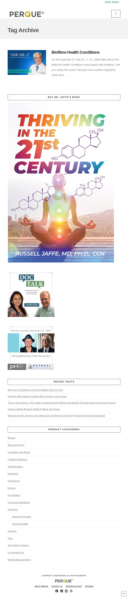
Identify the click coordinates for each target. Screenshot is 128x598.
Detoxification (15, 466)
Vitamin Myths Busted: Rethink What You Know (34, 409)
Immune (12, 531)
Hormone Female (21, 516)
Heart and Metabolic (19, 502)
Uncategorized (16, 552)
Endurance (14, 481)
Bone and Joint (16, 445)
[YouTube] (66, 591)
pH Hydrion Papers (18, 545)
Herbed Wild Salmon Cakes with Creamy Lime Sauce (37, 396)
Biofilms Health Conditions (76, 52)
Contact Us (56, 586)
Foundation (14, 495)
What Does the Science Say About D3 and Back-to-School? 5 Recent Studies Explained (56, 415)
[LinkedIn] (61, 591)
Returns (89, 586)
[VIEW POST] (27, 62)
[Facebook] (57, 591)
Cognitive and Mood (19, 452)
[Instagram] (71, 591)
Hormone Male (20, 524)
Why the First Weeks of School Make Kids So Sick (35, 390)
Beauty (11, 438)
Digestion (13, 473)
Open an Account (74, 586)
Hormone (13, 509)
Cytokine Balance (17, 459)
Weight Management (19, 559)
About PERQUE (41, 586)
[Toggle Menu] (115, 14)
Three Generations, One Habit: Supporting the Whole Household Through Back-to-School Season (62, 403)
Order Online (112, 2)
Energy (12, 488)
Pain (10, 538)
